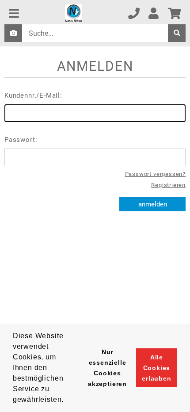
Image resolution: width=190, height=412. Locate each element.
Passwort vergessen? (155, 174)
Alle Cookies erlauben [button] (156, 368)
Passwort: (20, 140)
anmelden (152, 204)
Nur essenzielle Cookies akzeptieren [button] (107, 367)
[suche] (177, 33)
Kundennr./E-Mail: (33, 95)
